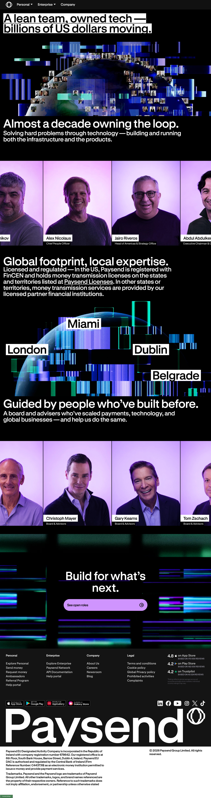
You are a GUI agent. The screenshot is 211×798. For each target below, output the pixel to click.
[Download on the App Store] (14, 703)
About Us (93, 663)
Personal (23, 4)
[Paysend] (9, 5)
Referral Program (17, 680)
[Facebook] (168, 703)
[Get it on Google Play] (35, 703)
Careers (92, 668)
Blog (90, 676)
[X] (195, 703)
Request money (16, 672)
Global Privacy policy (141, 672)
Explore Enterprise (58, 663)
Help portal (13, 685)
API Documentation (59, 672)
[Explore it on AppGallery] (56, 703)
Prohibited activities (140, 676)
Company (68, 4)
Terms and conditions (141, 663)
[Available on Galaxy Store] (78, 703)
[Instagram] (186, 703)
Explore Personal (17, 663)
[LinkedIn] (160, 703)
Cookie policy (136, 668)
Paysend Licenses (88, 281)
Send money (14, 668)
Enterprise (45, 4)
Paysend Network (58, 668)
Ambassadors (15, 676)
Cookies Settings (6, 796)
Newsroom (94, 672)
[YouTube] (177, 703)
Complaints (135, 680)
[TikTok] (202, 703)
